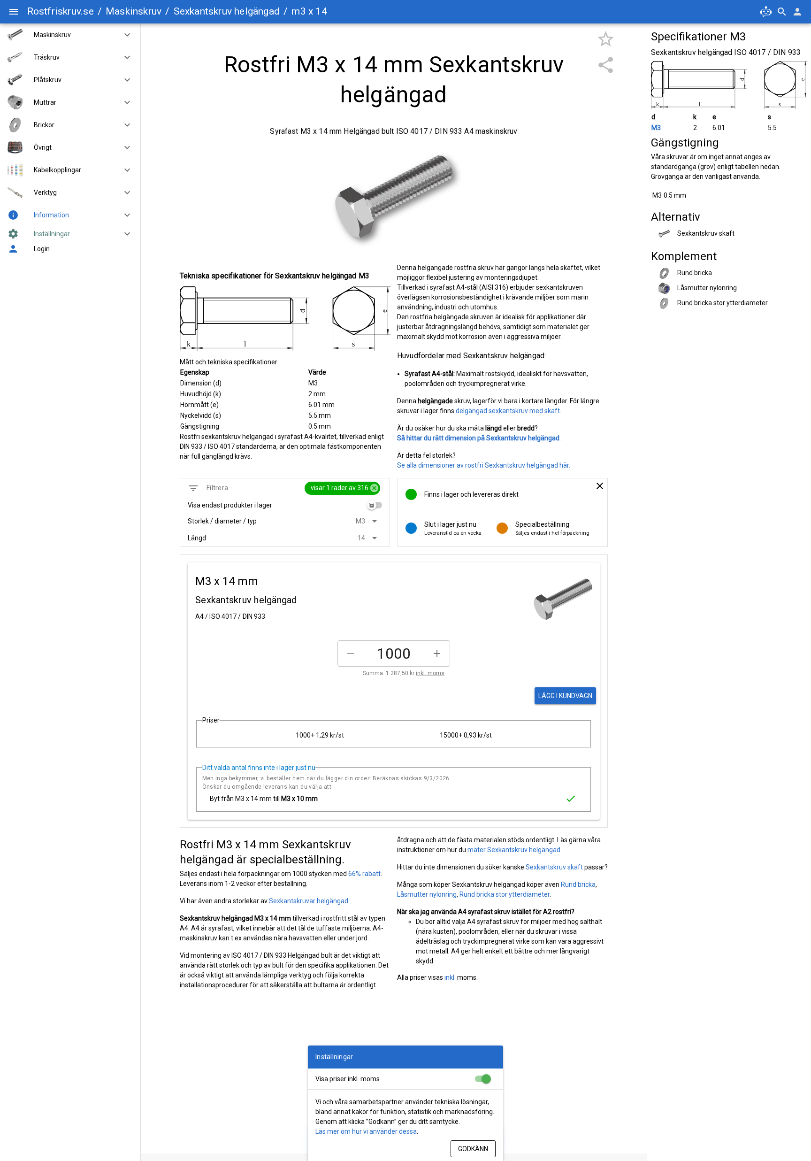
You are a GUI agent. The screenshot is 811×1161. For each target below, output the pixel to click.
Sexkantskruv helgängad (227, 11)
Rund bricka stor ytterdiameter (504, 894)
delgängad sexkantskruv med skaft (508, 411)
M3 (656, 127)
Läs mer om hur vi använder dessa (366, 1131)
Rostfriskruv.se (60, 11)
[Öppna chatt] (766, 12)
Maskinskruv (133, 11)
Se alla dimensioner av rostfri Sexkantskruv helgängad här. (483, 465)
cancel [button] (374, 488)
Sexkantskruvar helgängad (308, 901)
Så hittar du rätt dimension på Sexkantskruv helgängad (478, 438)
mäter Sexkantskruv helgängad (513, 849)
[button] (123, 34)
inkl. (450, 977)
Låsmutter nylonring (427, 894)
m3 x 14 (309, 11)
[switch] (374, 505)
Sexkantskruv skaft (554, 867)
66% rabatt (364, 873)
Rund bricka (578, 884)
